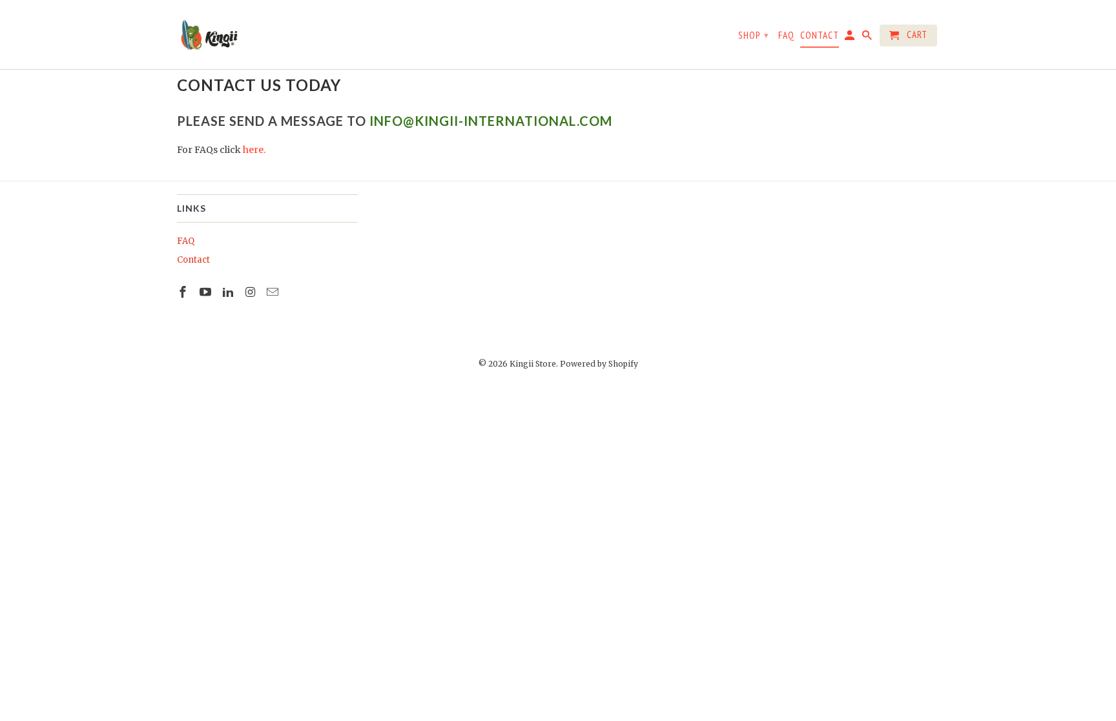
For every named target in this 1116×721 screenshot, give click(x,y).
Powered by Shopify (599, 364)
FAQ (185, 241)
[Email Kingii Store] (274, 292)
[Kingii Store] (209, 34)
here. (254, 150)
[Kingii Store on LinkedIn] (229, 292)
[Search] (868, 38)
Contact (193, 259)
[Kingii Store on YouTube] (207, 292)
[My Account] (850, 38)
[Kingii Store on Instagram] (251, 292)
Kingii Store (533, 364)
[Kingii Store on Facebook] (184, 292)
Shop (753, 35)
